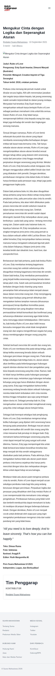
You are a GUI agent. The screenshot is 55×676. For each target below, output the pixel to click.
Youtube (33, 634)
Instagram (34, 626)
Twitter (32, 630)
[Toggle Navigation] (49, 8)
